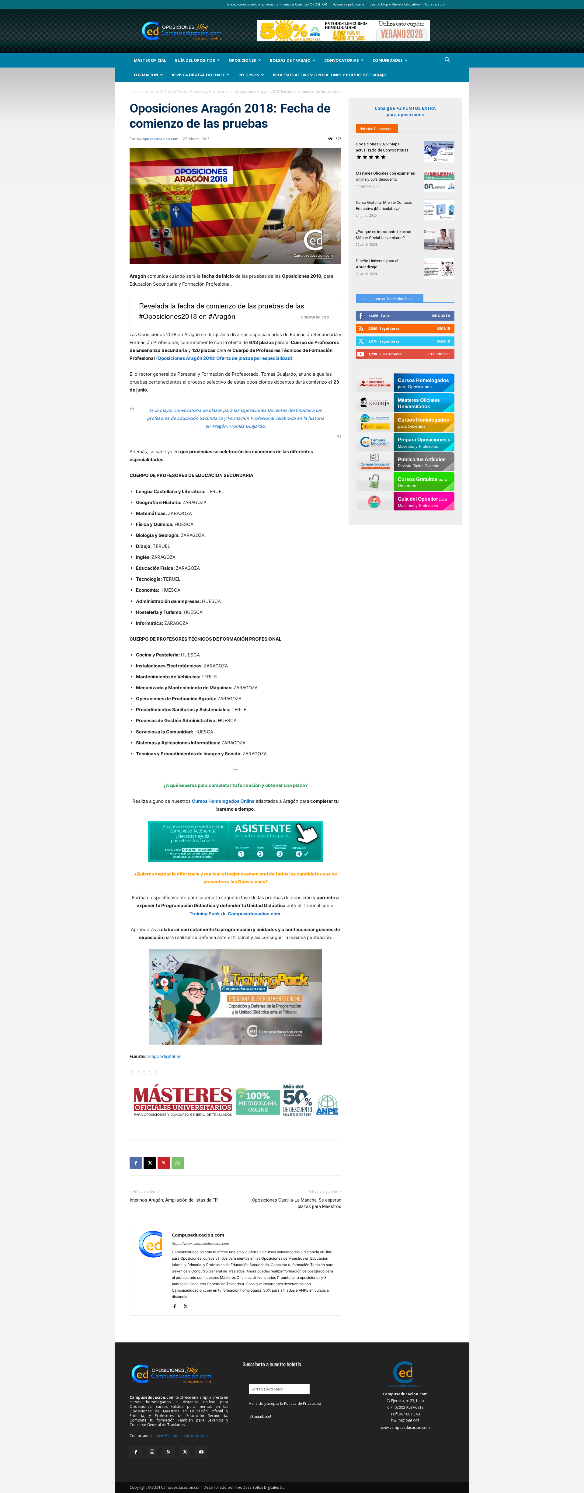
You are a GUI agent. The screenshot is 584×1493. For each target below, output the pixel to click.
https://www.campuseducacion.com (200, 1243)
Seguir (443, 328)
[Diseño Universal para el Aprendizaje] (439, 268)
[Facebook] (136, 1163)
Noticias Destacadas (377, 128)
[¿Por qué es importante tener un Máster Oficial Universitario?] (439, 239)
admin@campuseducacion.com (180, 1435)
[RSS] (168, 1452)
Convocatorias (341, 60)
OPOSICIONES (242, 60)
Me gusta (441, 315)
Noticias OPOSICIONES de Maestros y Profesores (186, 91)
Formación (146, 75)
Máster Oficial (150, 60)
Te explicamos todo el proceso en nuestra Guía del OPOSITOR (276, 4)
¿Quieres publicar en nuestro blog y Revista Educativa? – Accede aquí (389, 4)
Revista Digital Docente (198, 75)
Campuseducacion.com (157, 138)
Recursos (248, 75)
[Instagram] (152, 1452)
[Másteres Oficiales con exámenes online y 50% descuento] (439, 181)
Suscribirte (438, 354)
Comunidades (388, 60)
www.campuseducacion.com (405, 1427)
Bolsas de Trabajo (290, 60)
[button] (447, 61)
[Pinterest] (164, 1163)
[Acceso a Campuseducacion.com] (405, 1387)
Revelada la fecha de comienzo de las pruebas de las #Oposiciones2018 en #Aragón (221, 310)
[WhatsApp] (178, 1163)
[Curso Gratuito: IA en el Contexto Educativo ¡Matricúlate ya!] (439, 210)
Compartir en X (315, 317)
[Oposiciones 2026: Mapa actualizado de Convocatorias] (439, 151)
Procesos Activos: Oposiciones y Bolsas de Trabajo (330, 75)
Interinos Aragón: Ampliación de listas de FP (174, 1200)
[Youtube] (201, 1452)
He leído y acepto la (285, 1403)
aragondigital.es (164, 1056)
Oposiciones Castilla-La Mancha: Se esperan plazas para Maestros (296, 1203)
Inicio (134, 91)
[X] (150, 1163)
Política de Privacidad (302, 1403)
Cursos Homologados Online (223, 801)
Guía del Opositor (195, 60)
